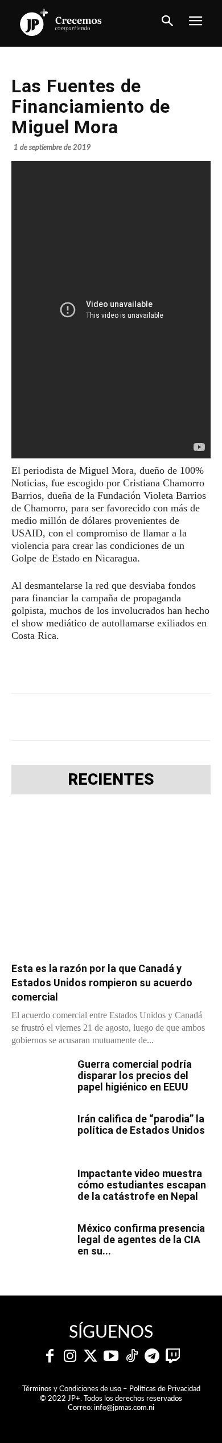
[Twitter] (90, 1356)
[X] (84, 717)
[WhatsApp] (137, 717)
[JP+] (61, 22)
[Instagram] (70, 1356)
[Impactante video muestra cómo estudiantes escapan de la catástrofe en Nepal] (39, 1188)
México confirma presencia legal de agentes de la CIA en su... (141, 1239)
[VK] (163, 717)
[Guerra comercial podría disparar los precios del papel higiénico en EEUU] (39, 1078)
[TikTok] (131, 1356)
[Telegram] (111, 717)
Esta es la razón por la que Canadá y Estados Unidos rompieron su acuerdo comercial (101, 982)
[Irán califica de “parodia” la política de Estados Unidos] (39, 1133)
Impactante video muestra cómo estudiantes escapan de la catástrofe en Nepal (141, 1184)
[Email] (189, 717)
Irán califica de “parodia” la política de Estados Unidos (141, 1124)
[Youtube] (111, 1356)
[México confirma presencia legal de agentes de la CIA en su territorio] (39, 1242)
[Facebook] (58, 717)
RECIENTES (111, 780)
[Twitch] (172, 1356)
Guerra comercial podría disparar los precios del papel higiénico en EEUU (134, 1075)
